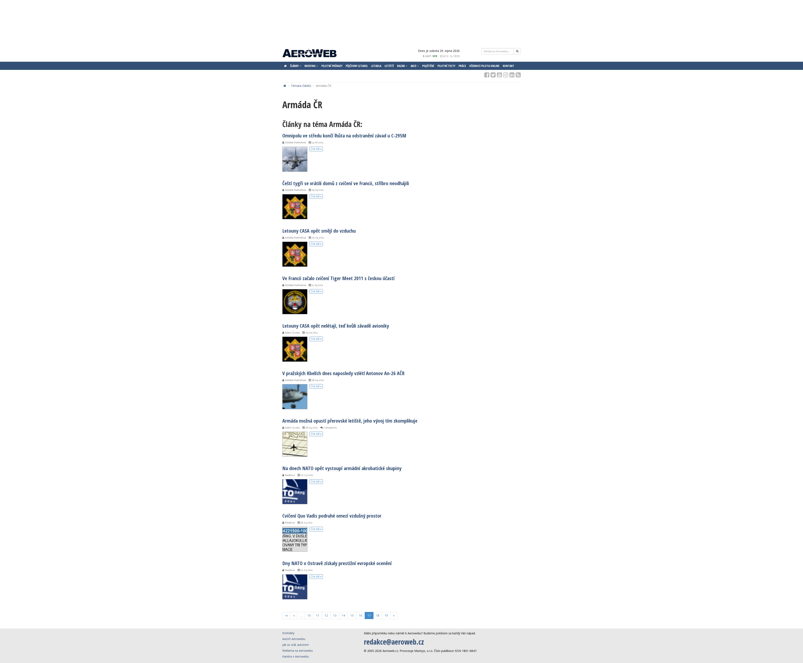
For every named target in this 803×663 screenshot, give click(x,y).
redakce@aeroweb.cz (394, 642)
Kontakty (288, 633)
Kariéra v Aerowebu (295, 656)
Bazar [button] (401, 66)
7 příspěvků (330, 427)
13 (334, 615)
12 (326, 615)
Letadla (376, 66)
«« (286, 615)
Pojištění (428, 66)
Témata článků (301, 86)
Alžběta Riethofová (295, 142)
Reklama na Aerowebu (297, 651)
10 (309, 615)
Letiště (389, 66)
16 (360, 615)
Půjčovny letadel (357, 66)
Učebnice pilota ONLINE (484, 66)
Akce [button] (414, 66)
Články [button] (294, 66)
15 (352, 615)
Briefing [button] (310, 66)
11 (317, 615)
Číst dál (315, 149)
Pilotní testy (446, 66)
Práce (462, 66)
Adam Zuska (292, 332)
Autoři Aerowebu (293, 639)
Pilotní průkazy (331, 66)
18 (377, 615)
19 (386, 615)
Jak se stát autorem (295, 645)
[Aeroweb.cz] (309, 53)
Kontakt (508, 66)
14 (343, 615)
